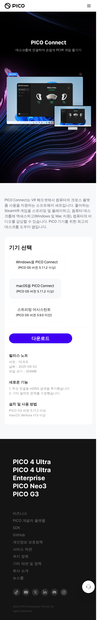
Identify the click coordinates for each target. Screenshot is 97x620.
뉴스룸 (18, 578)
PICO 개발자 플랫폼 (29, 520)
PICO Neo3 (29, 486)
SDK (16, 527)
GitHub (19, 535)
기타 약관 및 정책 (27, 563)
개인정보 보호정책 (28, 542)
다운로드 (41, 338)
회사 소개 (20, 570)
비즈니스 (20, 513)
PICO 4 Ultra (32, 462)
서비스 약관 (22, 549)
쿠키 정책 (20, 556)
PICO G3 (26, 494)
